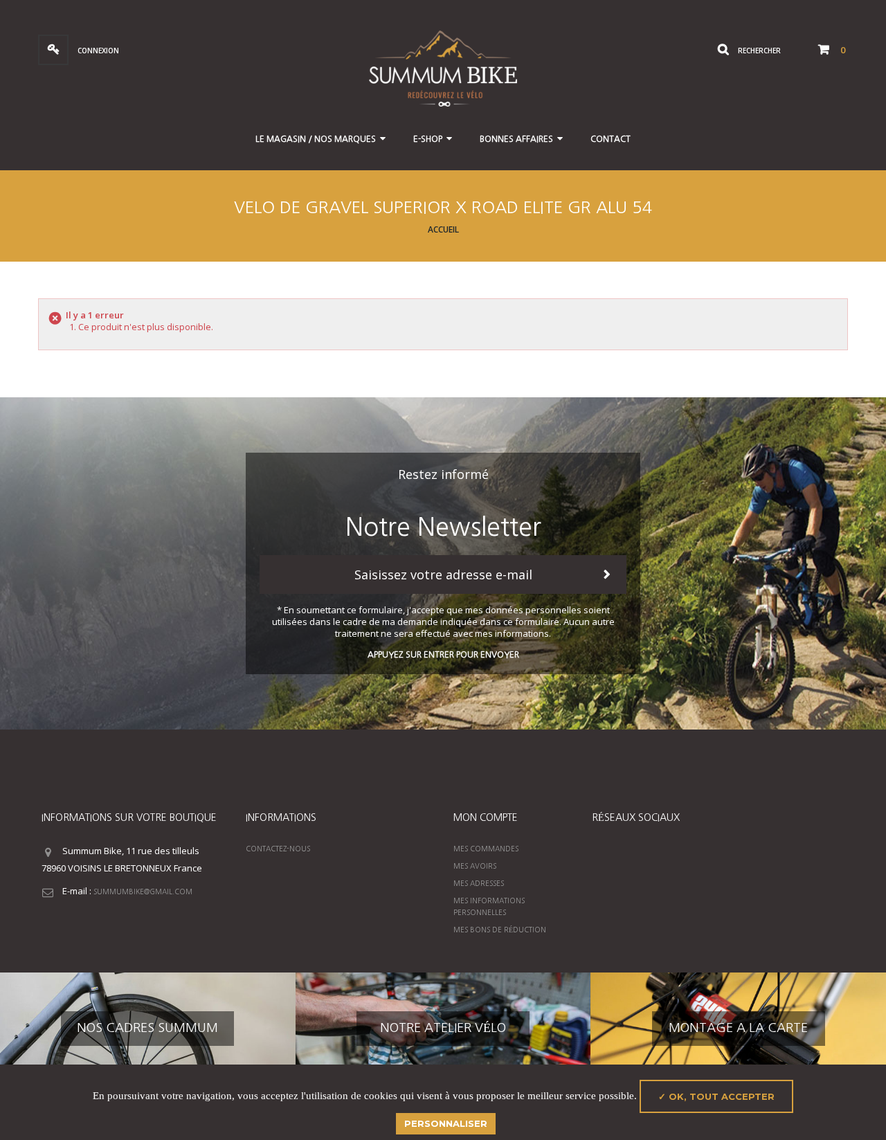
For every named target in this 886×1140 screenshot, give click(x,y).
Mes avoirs (474, 865)
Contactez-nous (278, 848)
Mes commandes (485, 848)
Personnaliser (445, 1123)
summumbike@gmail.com (142, 891)
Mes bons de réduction (499, 929)
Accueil (443, 229)
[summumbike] (442, 67)
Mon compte (485, 817)
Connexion (97, 50)
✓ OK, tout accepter (716, 1096)
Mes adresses (478, 883)
